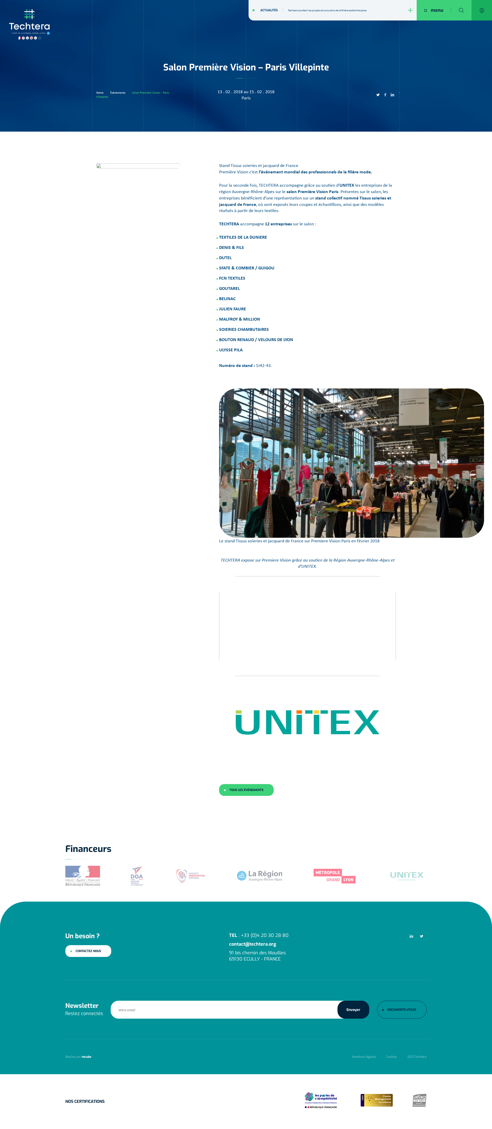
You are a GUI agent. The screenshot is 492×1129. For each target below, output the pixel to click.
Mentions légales (364, 1057)
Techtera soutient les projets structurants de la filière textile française (327, 10)
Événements (118, 93)
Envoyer (353, 1009)
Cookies (391, 1057)
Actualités (269, 10)
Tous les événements (246, 790)
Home (100, 93)
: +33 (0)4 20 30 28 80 (259, 935)
